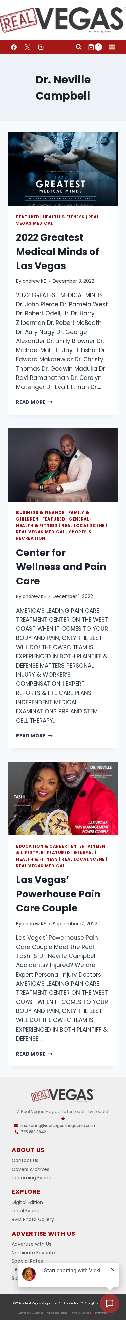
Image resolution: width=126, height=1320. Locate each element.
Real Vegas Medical (40, 532)
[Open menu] (112, 47)
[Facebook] (13, 47)
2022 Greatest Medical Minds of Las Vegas (57, 252)
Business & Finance (40, 512)
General (79, 519)
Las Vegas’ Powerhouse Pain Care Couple (58, 894)
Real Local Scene (83, 525)
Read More (34, 402)
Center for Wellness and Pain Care (61, 567)
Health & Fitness (64, 217)
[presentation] (63, 169)
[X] (27, 47)
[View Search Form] (79, 47)
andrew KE (34, 281)
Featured (27, 217)
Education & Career (41, 846)
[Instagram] (40, 47)
